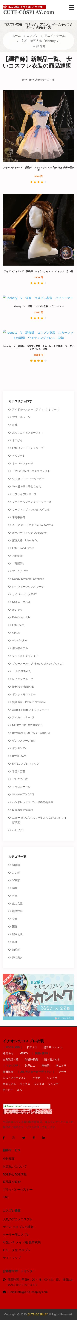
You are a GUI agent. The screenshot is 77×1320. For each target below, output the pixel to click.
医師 (14, 926)
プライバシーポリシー (18, 1189)
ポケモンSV (19, 748)
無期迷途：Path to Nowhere (29, 702)
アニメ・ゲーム (54, 35)
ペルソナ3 (18, 830)
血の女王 (17, 903)
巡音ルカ (8, 1053)
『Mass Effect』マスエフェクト (31, 471)
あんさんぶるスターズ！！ (28, 432)
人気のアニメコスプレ (18, 1219)
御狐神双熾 (31, 1059)
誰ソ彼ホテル (20, 648)
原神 (14, 424)
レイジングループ (22, 678)
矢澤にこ (30, 1065)
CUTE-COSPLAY (37, 1314)
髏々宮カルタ (52, 1059)
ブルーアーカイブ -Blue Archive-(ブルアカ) (38, 663)
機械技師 (17, 911)
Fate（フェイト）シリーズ (28, 447)
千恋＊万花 (18, 771)
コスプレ (32, 35)
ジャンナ (53, 1083)
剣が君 (16, 632)
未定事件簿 (18, 517)
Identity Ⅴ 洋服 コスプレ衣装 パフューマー (39, 306)
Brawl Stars (19, 755)
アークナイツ (20, 571)
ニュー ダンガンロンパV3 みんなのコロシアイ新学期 (39, 820)
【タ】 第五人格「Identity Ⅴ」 (41, 41)
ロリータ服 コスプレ (17, 1250)
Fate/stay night (21, 617)
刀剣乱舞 (17, 555)
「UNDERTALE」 (22, 671)
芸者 (14, 895)
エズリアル (9, 1083)
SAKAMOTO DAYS (23, 794)
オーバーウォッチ (22, 463)
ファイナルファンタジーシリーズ (31, 501)
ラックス (25, 1083)
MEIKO (24, 1053)
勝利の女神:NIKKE (23, 686)
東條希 (46, 1065)
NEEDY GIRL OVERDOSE (27, 725)
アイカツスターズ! (23, 717)
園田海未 (8, 1071)
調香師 (40, 46)
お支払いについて (15, 1166)
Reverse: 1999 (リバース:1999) (31, 732)
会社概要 (9, 1159)
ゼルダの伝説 (20, 779)
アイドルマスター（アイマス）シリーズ (35, 409)
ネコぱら (17, 440)
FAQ (5, 1197)
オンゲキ (17, 609)
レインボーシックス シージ (28, 586)
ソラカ (37, 1077)
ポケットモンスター (24, 694)
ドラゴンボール (21, 786)
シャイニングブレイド (25, 655)
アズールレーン (21, 417)
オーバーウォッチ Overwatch (29, 532)
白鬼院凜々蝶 (11, 1059)
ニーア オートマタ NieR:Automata (32, 524)
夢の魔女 (17, 957)
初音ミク (32, 1047)
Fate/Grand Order (23, 548)
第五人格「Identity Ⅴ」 (26, 540)
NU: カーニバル (21, 601)
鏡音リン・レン (53, 1047)
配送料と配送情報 (15, 1174)
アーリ (62, 1071)
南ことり (61, 1065)
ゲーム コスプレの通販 (18, 1227)
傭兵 (14, 888)
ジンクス (39, 1083)
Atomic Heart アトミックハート (31, 709)
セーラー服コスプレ (16, 1234)
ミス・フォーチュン (14, 1077)
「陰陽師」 (18, 563)
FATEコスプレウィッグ (25, 763)
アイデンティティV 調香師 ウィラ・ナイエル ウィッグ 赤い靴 (38, 271)
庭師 (14, 941)
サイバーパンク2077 (24, 594)
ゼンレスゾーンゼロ (24, 740)
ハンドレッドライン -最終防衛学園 (32, 802)
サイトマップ (12, 1258)
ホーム (16, 35)
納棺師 (16, 949)
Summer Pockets (22, 809)
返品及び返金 (12, 1182)
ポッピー (8, 1089)
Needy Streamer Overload (28, 578)
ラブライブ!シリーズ (24, 494)
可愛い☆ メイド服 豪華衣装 (22, 1242)
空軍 (14, 918)
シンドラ (52, 1077)
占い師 (16, 872)
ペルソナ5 (18, 455)
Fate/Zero (18, 625)
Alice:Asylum (19, 640)
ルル (19, 1089)
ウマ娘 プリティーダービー (28, 478)
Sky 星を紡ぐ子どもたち (26, 486)
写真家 (16, 880)
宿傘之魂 (17, 934)
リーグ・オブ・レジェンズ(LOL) (31, 509)
